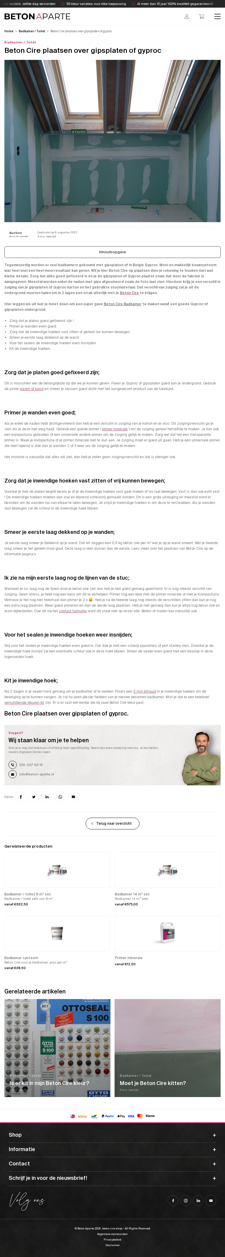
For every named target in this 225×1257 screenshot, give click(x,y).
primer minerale (115, 429)
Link (57, 1048)
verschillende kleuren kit (24, 702)
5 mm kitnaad (144, 691)
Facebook (173, 1200)
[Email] (73, 797)
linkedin (198, 1200)
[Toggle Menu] (217, 16)
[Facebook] (20, 797)
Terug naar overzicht (114, 823)
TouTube (210, 1200)
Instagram (185, 1200)
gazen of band (32, 389)
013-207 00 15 (31, 765)
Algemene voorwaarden (112, 1234)
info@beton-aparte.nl (36, 774)
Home (8, 31)
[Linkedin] (47, 797)
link (18, 234)
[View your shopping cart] (201, 16)
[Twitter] (33, 797)
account (187, 16)
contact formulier (73, 611)
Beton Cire (129, 293)
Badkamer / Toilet (32, 31)
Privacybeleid (112, 1239)
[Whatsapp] (60, 797)
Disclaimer (112, 1245)
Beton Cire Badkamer (123, 304)
